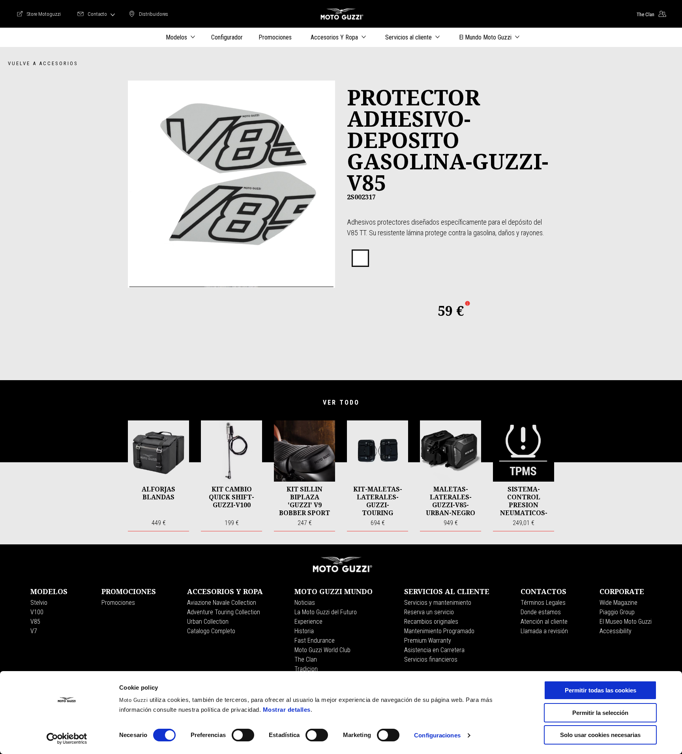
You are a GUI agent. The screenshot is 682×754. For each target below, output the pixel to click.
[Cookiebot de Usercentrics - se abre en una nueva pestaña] (66, 739)
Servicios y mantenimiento (437, 602)
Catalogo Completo (211, 631)
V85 (35, 621)
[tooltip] (360, 258)
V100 (36, 612)
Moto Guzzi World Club (322, 650)
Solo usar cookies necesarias (600, 734)
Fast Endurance (314, 640)
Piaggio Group (617, 612)
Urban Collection (208, 621)
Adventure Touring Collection (223, 612)
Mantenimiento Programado (439, 631)
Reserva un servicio (429, 612)
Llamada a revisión (544, 631)
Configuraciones (437, 735)
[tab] (360, 258)
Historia (304, 631)
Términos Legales (543, 602)
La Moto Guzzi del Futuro (325, 612)
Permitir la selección (600, 712)
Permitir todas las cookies (600, 690)
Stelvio (38, 602)
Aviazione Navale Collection (221, 602)
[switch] (243, 735)
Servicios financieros (430, 659)
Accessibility (615, 631)
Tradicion (306, 669)
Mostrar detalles (287, 709)
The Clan (305, 659)
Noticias (304, 602)
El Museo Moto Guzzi (626, 621)
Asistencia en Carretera (434, 650)
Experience (308, 621)
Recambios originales (431, 621)
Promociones (118, 602)
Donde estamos (541, 612)
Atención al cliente (544, 621)
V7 (33, 631)
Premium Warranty (427, 640)
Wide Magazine (618, 602)
